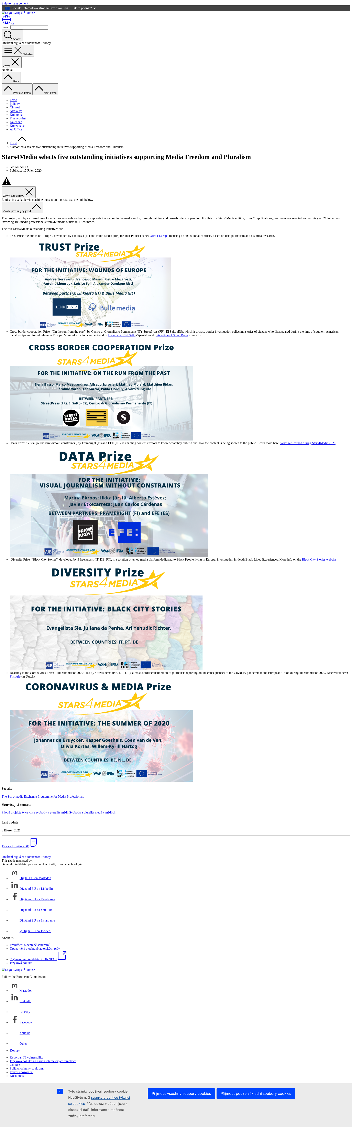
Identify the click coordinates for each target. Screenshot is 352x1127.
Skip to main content (15, 3)
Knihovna (16, 114)
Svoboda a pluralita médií (85, 812)
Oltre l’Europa (158, 235)
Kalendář (16, 122)
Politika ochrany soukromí (27, 1068)
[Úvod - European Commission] (18, 12)
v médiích (109, 812)
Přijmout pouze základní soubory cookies (256, 1093)
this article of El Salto (121, 335)
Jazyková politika (21, 963)
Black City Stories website (319, 559)
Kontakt (15, 1050)
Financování (18, 118)
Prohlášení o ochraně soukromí (30, 945)
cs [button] (12, 23)
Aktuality (16, 111)
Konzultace (17, 125)
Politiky (15, 103)
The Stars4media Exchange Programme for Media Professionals (43, 796)
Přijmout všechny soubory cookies (181, 1093)
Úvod (13, 100)
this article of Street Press (172, 335)
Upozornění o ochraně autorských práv (35, 948)
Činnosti (15, 107)
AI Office (16, 129)
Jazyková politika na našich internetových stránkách (43, 1061)
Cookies (15, 1064)
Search (6, 27)
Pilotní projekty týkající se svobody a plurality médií (35, 812)
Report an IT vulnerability (26, 1057)
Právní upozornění (21, 1072)
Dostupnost (17, 1075)
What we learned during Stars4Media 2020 (308, 443)
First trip (15, 676)
